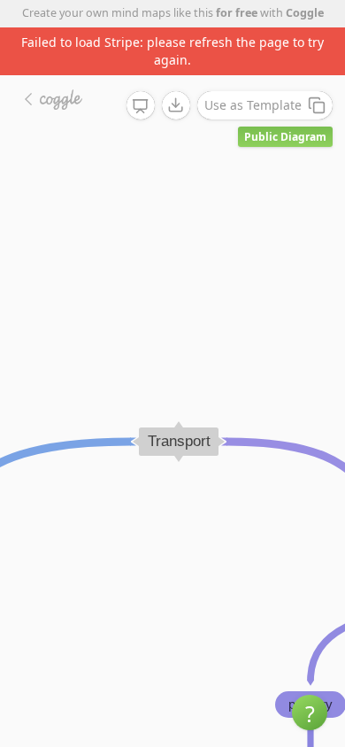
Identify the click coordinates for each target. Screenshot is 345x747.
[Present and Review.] (140, 106)
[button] (309, 712)
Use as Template (253, 104)
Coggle (305, 12)
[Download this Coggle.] (176, 105)
